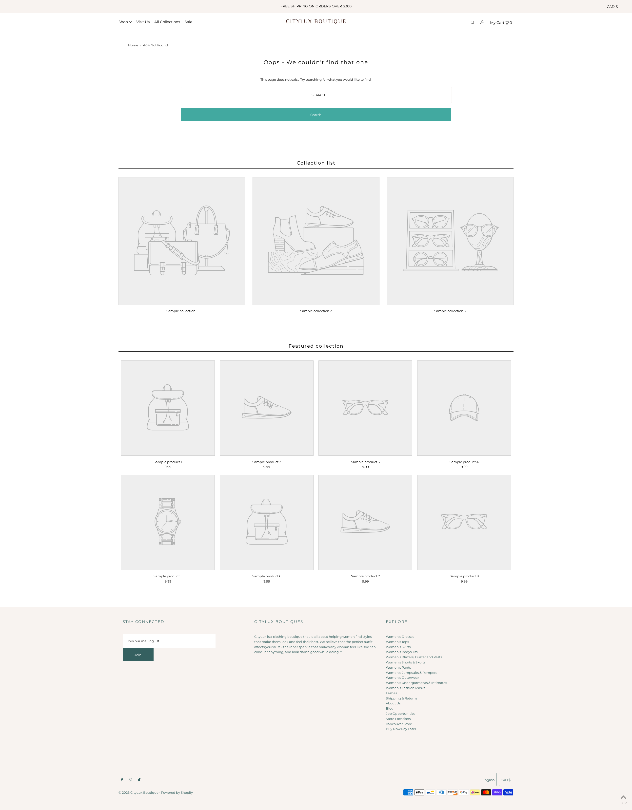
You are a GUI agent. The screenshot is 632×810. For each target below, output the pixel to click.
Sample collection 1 (182, 311)
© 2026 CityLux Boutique (138, 792)
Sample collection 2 (316, 311)
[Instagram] (130, 780)
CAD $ (612, 6)
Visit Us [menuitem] (143, 21)
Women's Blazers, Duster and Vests (414, 657)
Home (133, 45)
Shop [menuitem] (123, 21)
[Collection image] (181, 302)
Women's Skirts (398, 647)
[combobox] (316, 95)
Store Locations (398, 719)
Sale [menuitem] (188, 21)
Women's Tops (397, 642)
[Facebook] (122, 780)
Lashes (391, 693)
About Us (393, 703)
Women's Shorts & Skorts (405, 662)
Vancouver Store (399, 724)
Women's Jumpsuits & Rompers (411, 673)
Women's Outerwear (402, 677)
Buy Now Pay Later (401, 729)
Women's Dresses (400, 637)
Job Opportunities (400, 714)
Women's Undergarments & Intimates (416, 683)
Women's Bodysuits (401, 652)
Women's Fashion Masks (405, 688)
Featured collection (316, 346)
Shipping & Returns (401, 698)
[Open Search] (472, 22)
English (488, 780)
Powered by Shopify (177, 792)
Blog (390, 708)
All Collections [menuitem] (167, 21)
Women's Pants (398, 667)
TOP (623, 803)
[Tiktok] (139, 780)
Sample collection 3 (450, 311)
